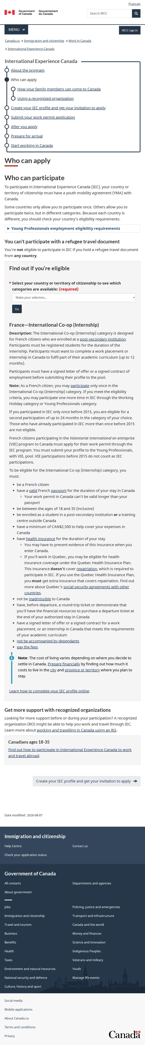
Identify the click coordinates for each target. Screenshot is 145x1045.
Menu (14, 29)
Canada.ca (12, 41)
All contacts (13, 883)
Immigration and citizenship (44, 41)
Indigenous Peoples (86, 951)
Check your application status (26, 855)
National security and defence (26, 978)
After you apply (24, 126)
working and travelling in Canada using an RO (76, 730)
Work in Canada (80, 41)
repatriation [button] (86, 568)
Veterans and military (87, 960)
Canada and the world (88, 925)
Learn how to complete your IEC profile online (49, 691)
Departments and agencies (91, 883)
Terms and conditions (20, 1027)
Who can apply (24, 79)
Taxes (8, 960)
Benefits (10, 942)
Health (9, 951)
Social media (13, 1001)
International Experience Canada (31, 49)
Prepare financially (64, 663)
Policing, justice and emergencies (96, 907)
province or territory (82, 669)
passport (58, 490)
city (53, 669)
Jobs (8, 907)
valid (33, 490)
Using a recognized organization (45, 98)
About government (18, 892)
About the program (28, 70)
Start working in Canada (32, 145)
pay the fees (27, 647)
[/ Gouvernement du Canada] (31, 12)
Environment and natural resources (30, 969)
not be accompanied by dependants (48, 641)
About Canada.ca (17, 1018)
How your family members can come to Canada (59, 89)
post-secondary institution (103, 339)
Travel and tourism (18, 925)
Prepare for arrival (27, 136)
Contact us (80, 846)
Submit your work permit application (43, 117)
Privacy (10, 1036)
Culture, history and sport (23, 986)
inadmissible (40, 598)
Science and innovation (89, 942)
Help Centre (13, 846)
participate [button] (80, 385)
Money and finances (86, 933)
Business (11, 933)
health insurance (40, 538)
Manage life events (85, 978)
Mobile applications (18, 1009)
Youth (76, 969)
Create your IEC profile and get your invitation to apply (58, 107)
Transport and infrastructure (93, 916)
